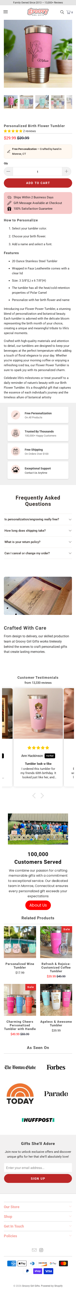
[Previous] (7, 54)
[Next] (69, 54)
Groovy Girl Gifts (31, 1285)
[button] (35, 795)
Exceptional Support (38, 468)
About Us (38, 905)
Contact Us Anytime (36, 472)
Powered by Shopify (52, 1285)
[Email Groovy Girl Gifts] (34, 1250)
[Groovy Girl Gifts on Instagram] (41, 1250)
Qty (6, 163)
